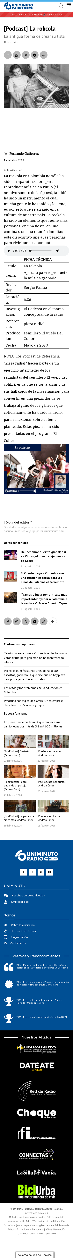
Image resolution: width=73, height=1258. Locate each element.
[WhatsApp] (17, 55)
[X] (26, 55)
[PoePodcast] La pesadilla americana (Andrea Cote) (19, 818)
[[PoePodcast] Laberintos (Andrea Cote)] (53, 771)
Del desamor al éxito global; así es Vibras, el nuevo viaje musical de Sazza (43, 556)
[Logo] (18, 6)
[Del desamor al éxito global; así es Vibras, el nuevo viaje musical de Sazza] (10, 555)
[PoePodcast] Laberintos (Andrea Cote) (52, 783)
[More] (53, 621)
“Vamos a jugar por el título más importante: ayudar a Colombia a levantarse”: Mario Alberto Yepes (44, 598)
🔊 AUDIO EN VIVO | (52, 15)
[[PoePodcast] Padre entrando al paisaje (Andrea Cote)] (20, 771)
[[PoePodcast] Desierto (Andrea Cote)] (20, 741)
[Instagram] (32, 872)
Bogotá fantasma (15, 713)
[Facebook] (8, 55)
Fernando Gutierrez (24, 153)
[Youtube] (49, 872)
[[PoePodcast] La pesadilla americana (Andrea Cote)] (20, 806)
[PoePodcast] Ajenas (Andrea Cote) (49, 753)
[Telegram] (35, 55)
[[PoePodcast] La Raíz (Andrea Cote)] (53, 806)
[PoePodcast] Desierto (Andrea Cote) (17, 753)
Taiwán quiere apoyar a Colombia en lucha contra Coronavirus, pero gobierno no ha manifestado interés (36, 657)
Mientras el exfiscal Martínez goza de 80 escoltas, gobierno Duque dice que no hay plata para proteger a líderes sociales (34, 675)
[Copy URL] (43, 55)
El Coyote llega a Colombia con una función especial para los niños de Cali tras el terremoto (42, 577)
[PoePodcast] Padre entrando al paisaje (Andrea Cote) (15, 785)
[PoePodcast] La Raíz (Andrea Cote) (50, 818)
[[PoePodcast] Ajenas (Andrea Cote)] (53, 741)
